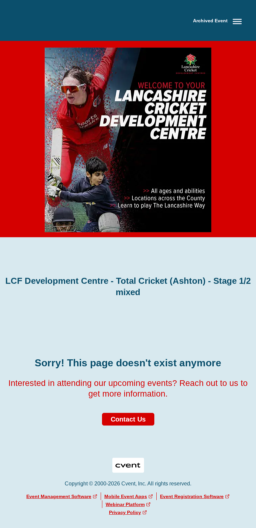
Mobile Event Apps (125, 496)
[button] (218, 20)
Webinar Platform (125, 504)
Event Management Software (58, 496)
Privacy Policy (125, 512)
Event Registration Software (192, 496)
